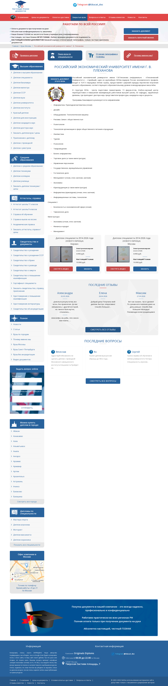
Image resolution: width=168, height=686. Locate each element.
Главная (15, 46)
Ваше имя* (17, 376)
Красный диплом (20, 113)
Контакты (143, 17)
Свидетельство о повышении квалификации (26, 276)
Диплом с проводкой (22, 143)
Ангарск (16, 456)
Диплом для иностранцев (24, 118)
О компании (23, 17)
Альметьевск (19, 446)
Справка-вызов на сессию (25, 219)
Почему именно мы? (143, 55)
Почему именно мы (22, 339)
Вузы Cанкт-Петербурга (24, 349)
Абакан (16, 431)
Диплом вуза (19, 97)
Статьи (16, 329)
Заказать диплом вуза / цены (26, 133)
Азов (15, 441)
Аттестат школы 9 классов (25, 209)
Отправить (27, 408)
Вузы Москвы (19, 344)
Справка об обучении (23, 214)
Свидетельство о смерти (24, 270)
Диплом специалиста (22, 77)
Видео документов (22, 359)
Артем (16, 471)
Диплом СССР (19, 92)
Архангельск (18, 476)
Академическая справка (24, 224)
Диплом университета (23, 102)
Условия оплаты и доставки (62, 680)
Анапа (16, 451)
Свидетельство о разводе (25, 265)
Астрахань (18, 481)
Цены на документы (40, 17)
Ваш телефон (18, 384)
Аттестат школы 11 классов (25, 204)
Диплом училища (21, 181)
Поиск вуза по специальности (65, 55)
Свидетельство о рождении (26, 250)
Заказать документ (141, 31)
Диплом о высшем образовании (27, 72)
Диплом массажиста (22, 535)
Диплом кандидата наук (24, 123)
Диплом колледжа (21, 176)
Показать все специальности (27, 545)
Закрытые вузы (79, 17)
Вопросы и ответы (97, 17)
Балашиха (17, 496)
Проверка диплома (29, 55)
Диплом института (21, 107)
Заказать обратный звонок (141, 38)
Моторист (17, 529)
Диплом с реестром (22, 148)
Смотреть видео (61, 269)
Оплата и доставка (60, 17)
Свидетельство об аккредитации (28, 309)
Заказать (88, 269)
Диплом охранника (22, 540)
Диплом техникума (22, 171)
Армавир (17, 466)
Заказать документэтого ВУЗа (60, 80)
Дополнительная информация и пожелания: (26, 392)
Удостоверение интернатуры (26, 304)
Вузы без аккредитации (24, 354)
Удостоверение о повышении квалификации (26, 297)
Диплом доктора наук (23, 128)
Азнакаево (18, 436)
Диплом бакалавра (21, 82)
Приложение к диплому (24, 138)
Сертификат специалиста (24, 283)
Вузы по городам (21, 334)
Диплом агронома (21, 524)
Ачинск (16, 486)
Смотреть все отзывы (103, 329)
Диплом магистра (21, 87)
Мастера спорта (20, 519)
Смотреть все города (27, 501)
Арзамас (17, 461)
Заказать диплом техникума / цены (26, 187)
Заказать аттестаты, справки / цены (27, 230)
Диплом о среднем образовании (28, 166)
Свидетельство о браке (24, 260)
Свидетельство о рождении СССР (28, 255)
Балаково (17, 491)
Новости (131, 17)
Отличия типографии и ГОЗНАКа (107, 55)
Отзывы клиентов (117, 17)
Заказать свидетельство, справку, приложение (28, 289)
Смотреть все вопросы (103, 381)
